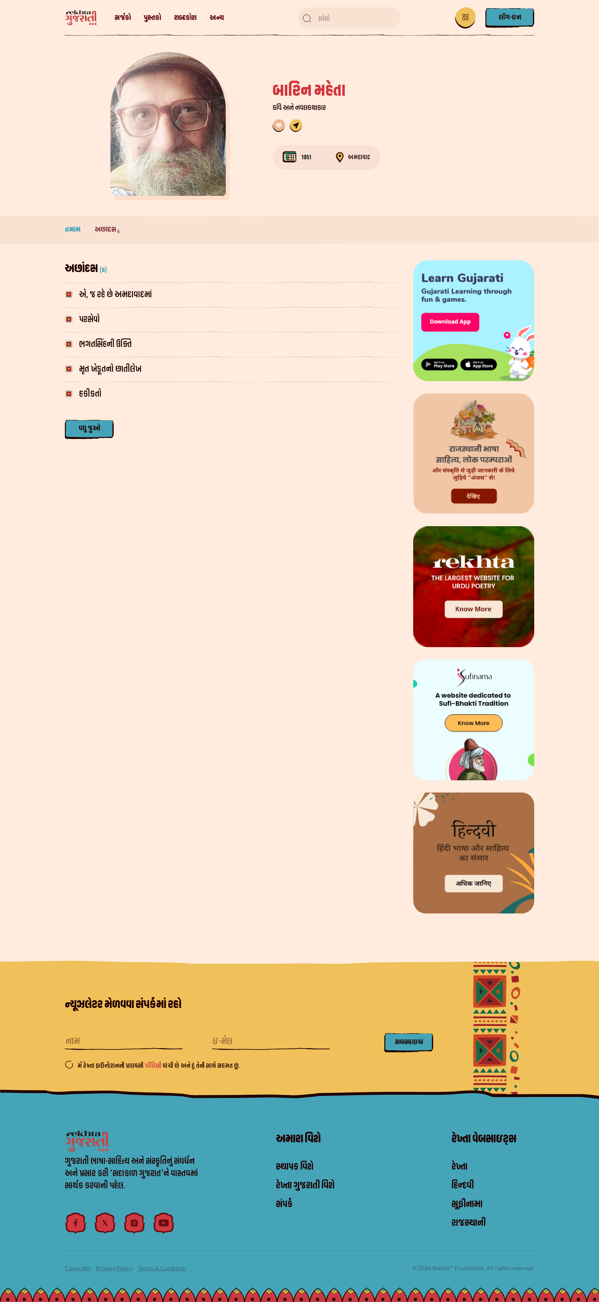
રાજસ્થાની (468, 1223)
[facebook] (76, 1223)
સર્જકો (123, 17)
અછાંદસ (107, 229)
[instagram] (134, 1223)
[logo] (85, 18)
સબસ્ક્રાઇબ (409, 1041)
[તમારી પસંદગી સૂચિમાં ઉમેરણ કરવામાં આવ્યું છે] (279, 125)
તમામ (73, 229)
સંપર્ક (284, 1204)
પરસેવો (89, 319)
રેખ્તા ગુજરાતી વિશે (305, 1185)
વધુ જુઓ (89, 428)
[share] (296, 125)
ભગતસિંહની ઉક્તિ (105, 344)
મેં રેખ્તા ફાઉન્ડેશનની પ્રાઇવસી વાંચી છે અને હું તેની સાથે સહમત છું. (158, 1066)
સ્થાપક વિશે (294, 1166)
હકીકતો (90, 394)
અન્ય (216, 17)
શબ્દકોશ (185, 17)
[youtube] (164, 1223)
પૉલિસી (154, 1066)
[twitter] (105, 1223)
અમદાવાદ (359, 157)
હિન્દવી (462, 1185)
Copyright (77, 1268)
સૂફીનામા (466, 1204)
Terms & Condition (162, 1268)
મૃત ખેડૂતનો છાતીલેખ (110, 369)
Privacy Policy (114, 1268)
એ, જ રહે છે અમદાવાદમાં (115, 294)
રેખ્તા (459, 1166)
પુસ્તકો (152, 17)
